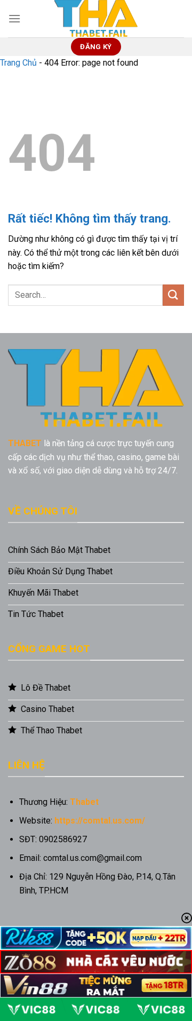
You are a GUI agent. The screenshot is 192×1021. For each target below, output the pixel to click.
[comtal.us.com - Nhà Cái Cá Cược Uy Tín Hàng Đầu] (96, 18)
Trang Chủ (18, 63)
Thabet (84, 802)
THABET (25, 443)
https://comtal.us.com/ (99, 821)
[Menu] (14, 18)
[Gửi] (173, 294)
